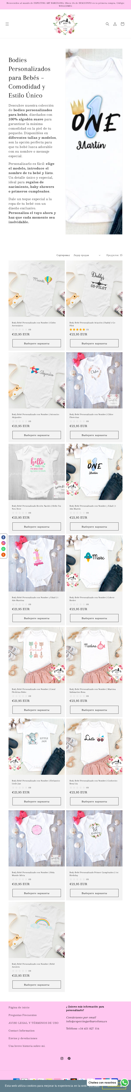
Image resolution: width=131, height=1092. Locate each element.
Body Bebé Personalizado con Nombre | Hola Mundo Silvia (33, 874)
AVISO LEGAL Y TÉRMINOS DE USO (34, 1023)
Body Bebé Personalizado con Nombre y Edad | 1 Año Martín (93, 507)
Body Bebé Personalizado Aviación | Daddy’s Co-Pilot (93, 324)
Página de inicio (19, 1007)
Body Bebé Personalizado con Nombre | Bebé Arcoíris (33, 965)
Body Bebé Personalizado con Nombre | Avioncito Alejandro (35, 415)
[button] (7, 24)
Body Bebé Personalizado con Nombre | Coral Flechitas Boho (33, 690)
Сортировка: (63, 255)
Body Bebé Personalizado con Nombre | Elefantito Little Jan (36, 782)
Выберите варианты (36, 343)
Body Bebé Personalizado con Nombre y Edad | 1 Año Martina (35, 599)
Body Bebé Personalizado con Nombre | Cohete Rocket (92, 599)
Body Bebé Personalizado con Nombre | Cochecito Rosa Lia (93, 782)
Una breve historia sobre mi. (27, 1046)
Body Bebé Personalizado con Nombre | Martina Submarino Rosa (93, 690)
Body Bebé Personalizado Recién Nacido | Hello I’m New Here (36, 507)
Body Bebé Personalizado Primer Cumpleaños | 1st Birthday (94, 874)
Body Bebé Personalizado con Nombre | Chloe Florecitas (91, 415)
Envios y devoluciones (23, 1038)
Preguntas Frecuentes (23, 1015)
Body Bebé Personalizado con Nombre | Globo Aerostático (34, 324)
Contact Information (21, 1030)
